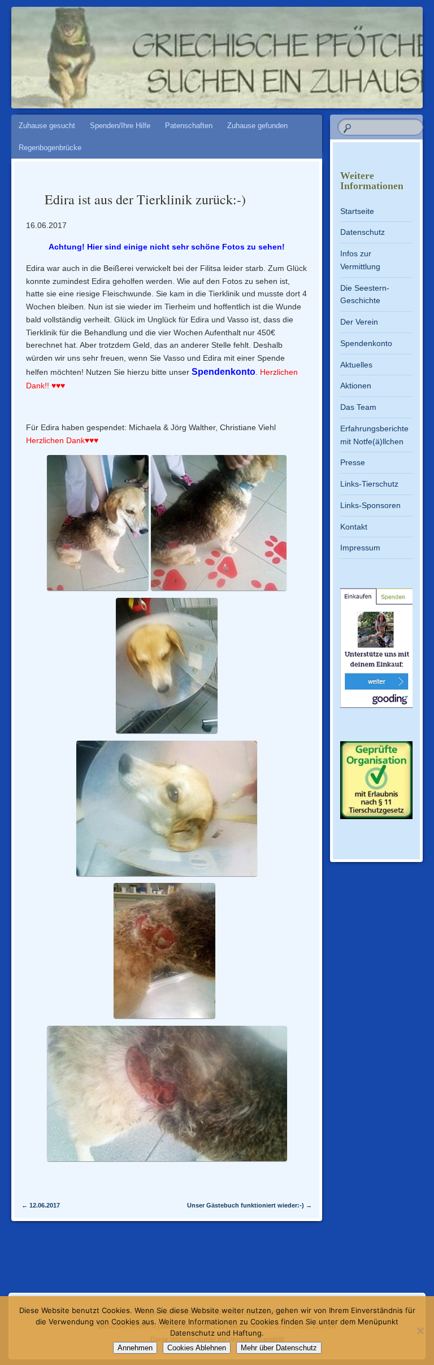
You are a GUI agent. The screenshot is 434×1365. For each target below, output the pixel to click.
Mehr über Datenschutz (279, 1348)
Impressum (360, 547)
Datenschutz (362, 232)
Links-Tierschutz (369, 483)
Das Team (358, 407)
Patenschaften (188, 125)
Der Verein (359, 321)
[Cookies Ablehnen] (420, 1330)
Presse (352, 462)
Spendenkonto (223, 372)
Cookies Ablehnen (196, 1348)
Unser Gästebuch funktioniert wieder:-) (249, 1205)
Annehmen (135, 1348)
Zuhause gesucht (47, 125)
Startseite (357, 211)
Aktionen (355, 385)
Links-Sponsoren (370, 505)
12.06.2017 (40, 1205)
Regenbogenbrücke (50, 147)
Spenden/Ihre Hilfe (120, 125)
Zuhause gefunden (257, 125)
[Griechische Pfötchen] (184, 52)
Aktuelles (356, 364)
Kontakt (353, 526)
